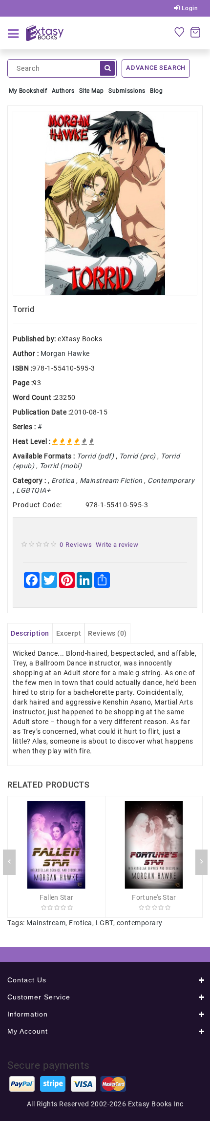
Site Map (91, 90)
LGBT (104, 923)
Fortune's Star (154, 897)
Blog (156, 90)
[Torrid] (105, 203)
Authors (63, 90)
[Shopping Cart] (195, 32)
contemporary (140, 923)
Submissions (127, 90)
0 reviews (76, 544)
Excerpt (69, 633)
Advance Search (156, 67)
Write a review (117, 544)
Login (189, 8)
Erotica (80, 923)
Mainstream (45, 923)
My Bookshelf (28, 90)
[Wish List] (179, 32)
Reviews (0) (107, 633)
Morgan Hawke (65, 353)
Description (30, 633)
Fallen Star (56, 897)
